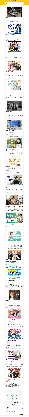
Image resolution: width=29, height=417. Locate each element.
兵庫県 (8, 411)
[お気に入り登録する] (22, 16)
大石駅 (12, 411)
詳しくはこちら (18, 395)
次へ (22, 388)
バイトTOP (6, 411)
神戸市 (9, 411)
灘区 (11, 411)
